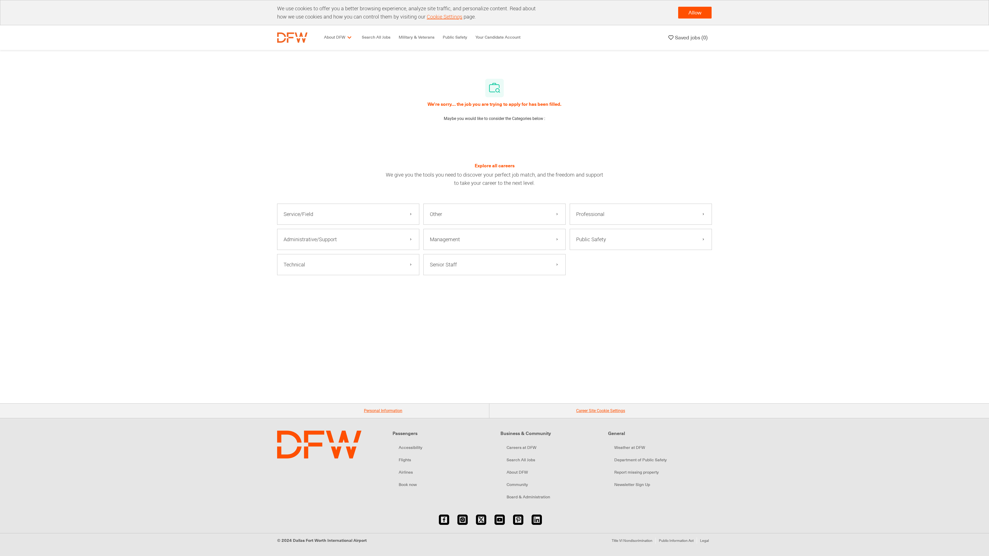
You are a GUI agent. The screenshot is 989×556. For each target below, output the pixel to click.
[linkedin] (537, 520)
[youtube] (499, 520)
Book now (408, 484)
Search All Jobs (376, 37)
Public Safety (455, 37)
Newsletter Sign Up (632, 484)
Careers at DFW (521, 447)
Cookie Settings (444, 16)
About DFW (517, 472)
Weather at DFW (629, 447)
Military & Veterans (416, 37)
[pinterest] (518, 520)
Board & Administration (528, 497)
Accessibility (410, 447)
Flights (405, 460)
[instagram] (462, 520)
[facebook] (444, 520)
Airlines (406, 472)
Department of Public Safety (640, 460)
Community (517, 484)
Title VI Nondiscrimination (632, 540)
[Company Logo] (292, 37)
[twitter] (481, 520)
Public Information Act (676, 540)
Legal (704, 540)
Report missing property (636, 472)
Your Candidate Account (498, 37)
